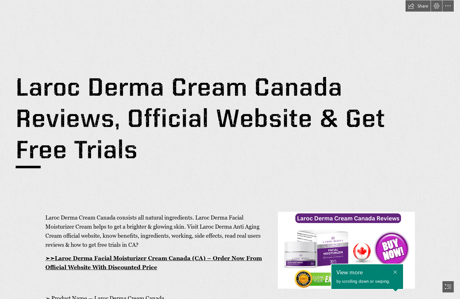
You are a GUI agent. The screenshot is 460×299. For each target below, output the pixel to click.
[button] (418, 6)
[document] (230, 149)
